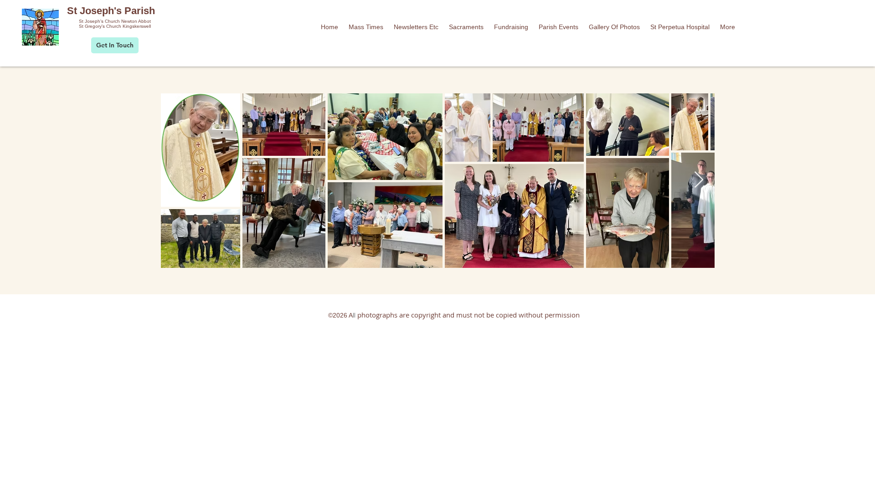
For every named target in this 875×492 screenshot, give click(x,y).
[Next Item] (699, 180)
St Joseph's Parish (111, 10)
